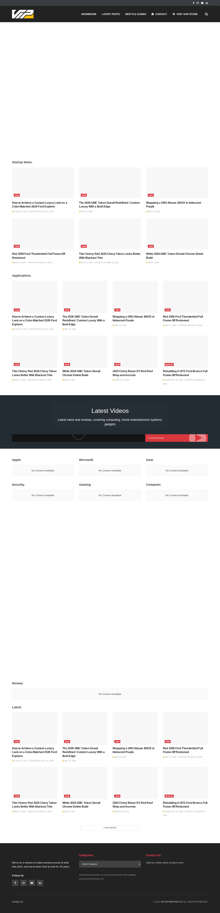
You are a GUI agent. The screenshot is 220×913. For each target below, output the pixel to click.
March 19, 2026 (121, 380)
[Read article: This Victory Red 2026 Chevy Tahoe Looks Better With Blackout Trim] (110, 233)
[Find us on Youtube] (202, 3)
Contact (161, 14)
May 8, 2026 (153, 262)
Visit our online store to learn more (165, 862)
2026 (84, 195)
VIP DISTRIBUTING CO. (172, 902)
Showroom (88, 14)
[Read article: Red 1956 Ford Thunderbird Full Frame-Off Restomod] (43, 233)
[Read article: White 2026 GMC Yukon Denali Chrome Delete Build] (177, 233)
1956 (17, 246)
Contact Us (17, 901)
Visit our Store (187, 14)
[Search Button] (206, 14)
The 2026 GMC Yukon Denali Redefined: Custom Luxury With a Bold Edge (83, 320)
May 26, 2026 (87, 211)
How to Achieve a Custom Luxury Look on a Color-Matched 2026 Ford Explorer (34, 320)
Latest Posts (111, 14)
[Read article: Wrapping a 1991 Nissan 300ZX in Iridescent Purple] (177, 182)
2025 (117, 365)
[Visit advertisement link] (110, 90)
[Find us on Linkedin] (40, 883)
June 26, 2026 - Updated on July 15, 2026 (33, 211)
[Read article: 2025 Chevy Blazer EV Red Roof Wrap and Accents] (135, 351)
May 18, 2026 (154, 211)
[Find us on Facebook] (193, 3)
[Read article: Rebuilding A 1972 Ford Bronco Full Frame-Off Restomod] (185, 351)
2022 (17, 195)
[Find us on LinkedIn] (207, 3)
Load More (110, 828)
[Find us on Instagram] (198, 3)
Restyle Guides (135, 14)
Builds (169, 365)
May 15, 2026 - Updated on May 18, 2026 (33, 262)
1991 (151, 195)
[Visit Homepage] (23, 14)
